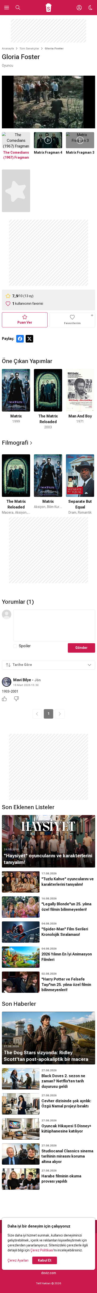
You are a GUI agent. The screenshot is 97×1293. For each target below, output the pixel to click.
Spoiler (25, 646)
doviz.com (48, 1273)
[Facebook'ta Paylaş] (20, 339)
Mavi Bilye (22, 680)
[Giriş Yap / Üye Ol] (79, 7)
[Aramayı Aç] (18, 7)
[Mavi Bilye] (6, 682)
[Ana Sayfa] (49, 7)
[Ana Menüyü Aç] (6, 7)
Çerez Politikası (41, 1250)
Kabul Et (44, 1260)
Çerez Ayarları (18, 1260)
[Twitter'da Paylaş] (29, 339)
